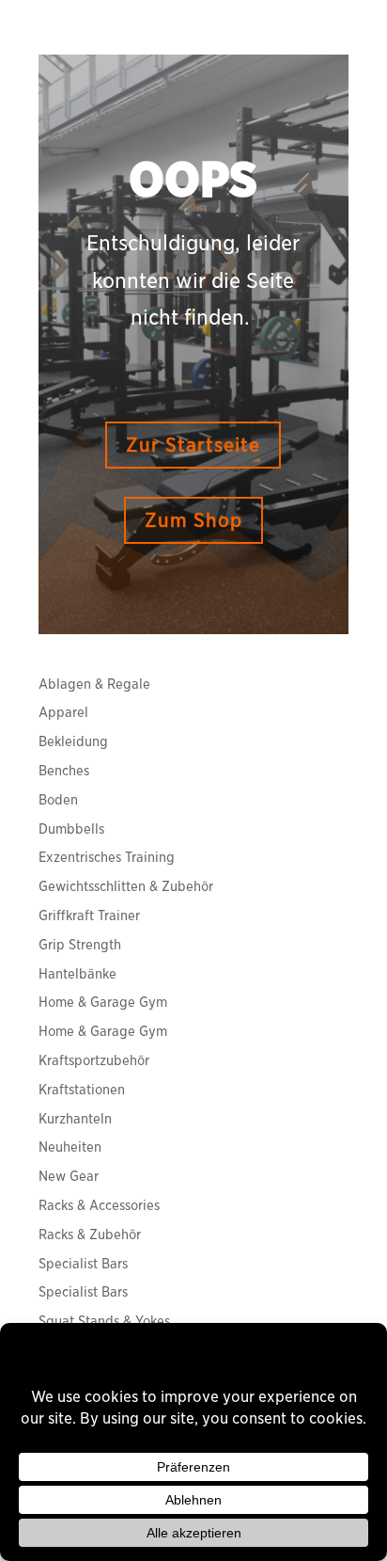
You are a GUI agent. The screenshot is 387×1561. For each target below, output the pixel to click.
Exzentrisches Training (107, 857)
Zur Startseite (193, 445)
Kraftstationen (82, 1089)
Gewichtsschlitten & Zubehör (126, 886)
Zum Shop (193, 520)
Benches (64, 770)
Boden (58, 799)
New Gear (69, 1176)
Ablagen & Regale (94, 684)
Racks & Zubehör (90, 1234)
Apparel (63, 712)
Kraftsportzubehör (94, 1060)
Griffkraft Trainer (89, 915)
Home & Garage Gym (103, 1002)
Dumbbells (71, 828)
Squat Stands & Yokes (104, 1321)
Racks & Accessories (99, 1205)
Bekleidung (73, 741)
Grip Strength (80, 944)
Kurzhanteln (75, 1118)
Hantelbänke (77, 973)
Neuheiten (70, 1147)
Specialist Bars (83, 1263)
